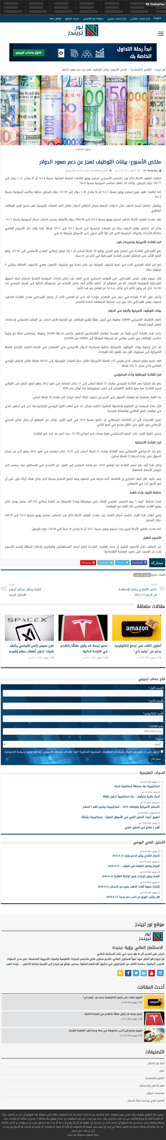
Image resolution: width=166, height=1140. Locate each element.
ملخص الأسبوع (143, 575)
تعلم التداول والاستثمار (152, 1085)
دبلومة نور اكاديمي (93, 18)
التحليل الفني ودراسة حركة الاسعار (146, 1100)
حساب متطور (72, 18)
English (157, 18)
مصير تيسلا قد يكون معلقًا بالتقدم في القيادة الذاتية (84, 648)
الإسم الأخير (155, 700)
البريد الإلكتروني (153, 713)
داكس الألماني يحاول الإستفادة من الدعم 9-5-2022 (137, 590)
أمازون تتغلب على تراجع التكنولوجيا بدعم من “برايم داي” (138, 648)
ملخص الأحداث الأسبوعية (77, 170)
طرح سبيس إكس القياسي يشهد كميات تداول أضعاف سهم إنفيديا (31, 648)
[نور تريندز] (83, 33)
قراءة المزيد (12, 964)
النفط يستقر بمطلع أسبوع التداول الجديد (25, 590)
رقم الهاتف (155, 726)
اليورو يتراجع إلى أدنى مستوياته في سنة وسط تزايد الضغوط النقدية (105, 1030)
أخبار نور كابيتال (156, 1063)
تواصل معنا (55, 18)
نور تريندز (160, 69)
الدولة (159, 738)
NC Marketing (150, 170)
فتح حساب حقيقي (140, 18)
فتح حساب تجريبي (116, 18)
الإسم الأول (155, 688)
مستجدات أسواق (155, 1093)
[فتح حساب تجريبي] (83, 53)
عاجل (161, 1070)
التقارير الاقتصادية (141, 69)
